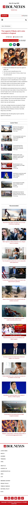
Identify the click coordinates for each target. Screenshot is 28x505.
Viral (2, 461)
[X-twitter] (12, 498)
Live (2, 476)
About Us (3, 465)
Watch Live (14, 10)
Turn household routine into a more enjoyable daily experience (19, 137)
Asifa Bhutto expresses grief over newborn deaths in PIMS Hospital (19, 175)
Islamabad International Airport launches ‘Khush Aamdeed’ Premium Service (19, 193)
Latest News (4, 450)
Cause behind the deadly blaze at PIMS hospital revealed (18, 184)
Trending (3, 458)
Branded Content (5, 480)
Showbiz (3, 456)
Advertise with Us (5, 471)
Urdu (2, 473)
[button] (10, 44)
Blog (2, 491)
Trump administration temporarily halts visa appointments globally (18, 147)
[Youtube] (15, 498)
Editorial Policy (5, 488)
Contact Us (4, 468)
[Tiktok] (22, 498)
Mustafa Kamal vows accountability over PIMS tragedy (18, 165)
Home (3, 26)
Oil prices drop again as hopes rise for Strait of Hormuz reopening (18, 128)
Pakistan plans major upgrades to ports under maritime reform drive (18, 156)
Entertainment (7, 26)
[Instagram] (19, 498)
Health (2, 453)
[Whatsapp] (5, 498)
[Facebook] (9, 498)
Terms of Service (5, 486)
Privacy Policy (5, 483)
